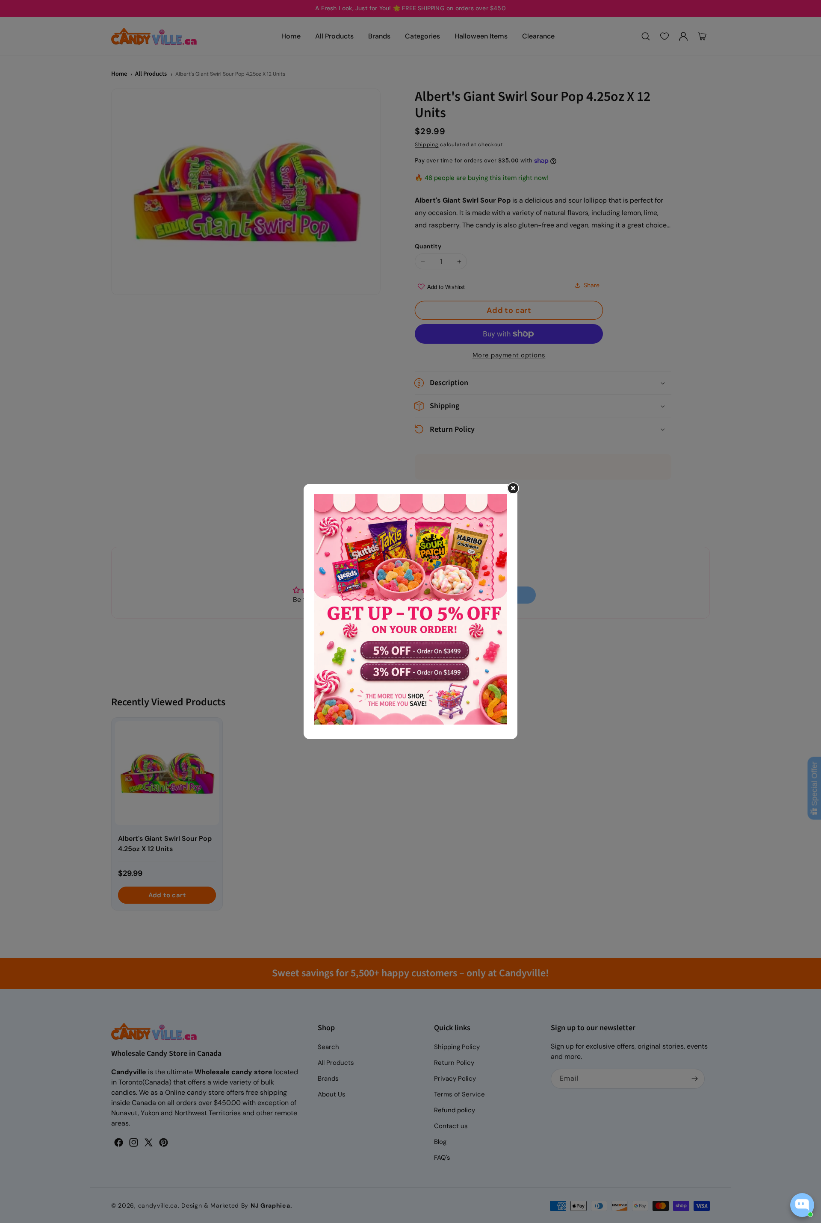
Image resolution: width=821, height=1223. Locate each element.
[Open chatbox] (802, 1205)
